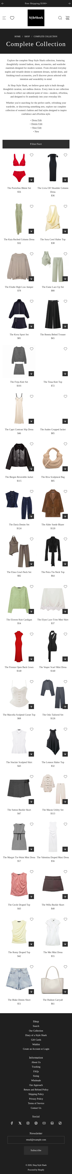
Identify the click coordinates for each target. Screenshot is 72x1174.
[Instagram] (28, 1123)
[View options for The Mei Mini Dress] (65, 944)
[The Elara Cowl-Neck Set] (19, 551)
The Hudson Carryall (53, 1000)
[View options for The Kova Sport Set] (31, 326)
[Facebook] (12, 1123)
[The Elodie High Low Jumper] (19, 266)
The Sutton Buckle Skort (19, 810)
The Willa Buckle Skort (53, 905)
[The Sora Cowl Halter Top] (52, 218)
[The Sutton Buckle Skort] (19, 789)
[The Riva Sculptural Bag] (52, 456)
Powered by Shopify (36, 1170)
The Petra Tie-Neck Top (52, 572)
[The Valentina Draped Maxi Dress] (52, 836)
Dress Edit (37, 120)
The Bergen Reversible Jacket (19, 477)
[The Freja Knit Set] (19, 361)
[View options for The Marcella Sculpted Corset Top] (31, 706)
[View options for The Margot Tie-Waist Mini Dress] (31, 849)
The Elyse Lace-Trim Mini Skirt (52, 619)
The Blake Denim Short (19, 1000)
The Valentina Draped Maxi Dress (53, 857)
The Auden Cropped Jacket (53, 429)
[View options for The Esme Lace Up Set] (65, 278)
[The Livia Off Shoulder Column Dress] (52, 167)
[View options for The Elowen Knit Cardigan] (31, 611)
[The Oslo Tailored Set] (52, 694)
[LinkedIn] (52, 1123)
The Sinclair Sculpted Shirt (19, 762)
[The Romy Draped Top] (19, 931)
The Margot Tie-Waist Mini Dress (19, 857)
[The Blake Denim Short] (19, 979)
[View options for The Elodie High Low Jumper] (31, 278)
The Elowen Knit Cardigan (19, 619)
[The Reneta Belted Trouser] (52, 313)
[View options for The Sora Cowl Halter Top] (65, 231)
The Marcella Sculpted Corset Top (19, 715)
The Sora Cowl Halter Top (52, 239)
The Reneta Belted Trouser (53, 334)
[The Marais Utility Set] (52, 789)
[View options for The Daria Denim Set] (31, 516)
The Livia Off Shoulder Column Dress (53, 190)
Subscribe (36, 1150)
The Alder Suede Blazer (53, 524)
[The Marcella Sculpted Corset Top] (19, 694)
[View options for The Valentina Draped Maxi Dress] (65, 849)
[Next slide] (69, 3)
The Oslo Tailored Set (52, 715)
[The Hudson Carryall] (52, 979)
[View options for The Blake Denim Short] (31, 991)
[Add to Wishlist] (32, 155)
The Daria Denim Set (19, 524)
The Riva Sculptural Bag (53, 477)
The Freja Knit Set (19, 382)
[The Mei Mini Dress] (52, 931)
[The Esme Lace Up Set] (52, 266)
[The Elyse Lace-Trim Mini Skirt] (52, 599)
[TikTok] (60, 1123)
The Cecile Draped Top (19, 905)
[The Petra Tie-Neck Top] (52, 551)
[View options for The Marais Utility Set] (65, 801)
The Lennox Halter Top (53, 762)
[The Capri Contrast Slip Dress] (19, 408)
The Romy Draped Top (19, 952)
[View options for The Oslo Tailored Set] (65, 706)
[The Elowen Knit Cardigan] (19, 599)
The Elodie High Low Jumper (19, 287)
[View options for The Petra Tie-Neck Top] (65, 563)
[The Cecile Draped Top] (19, 884)
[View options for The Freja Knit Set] (31, 373)
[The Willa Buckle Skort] (52, 884)
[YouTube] (44, 1123)
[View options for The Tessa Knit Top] (65, 373)
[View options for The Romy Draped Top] (31, 944)
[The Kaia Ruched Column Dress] (19, 218)
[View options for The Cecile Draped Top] (31, 896)
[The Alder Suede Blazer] (52, 504)
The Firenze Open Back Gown (19, 667)
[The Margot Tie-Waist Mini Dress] (19, 836)
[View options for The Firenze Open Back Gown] (31, 658)
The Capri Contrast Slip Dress (19, 429)
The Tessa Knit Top (53, 382)
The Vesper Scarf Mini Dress (52, 667)
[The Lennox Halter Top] (52, 741)
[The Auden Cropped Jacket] (52, 408)
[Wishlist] (12, 18)
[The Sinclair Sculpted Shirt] (19, 741)
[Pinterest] (36, 1123)
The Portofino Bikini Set (19, 188)
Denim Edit (36, 124)
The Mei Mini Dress (52, 952)
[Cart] (67, 18)
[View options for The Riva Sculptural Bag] (65, 468)
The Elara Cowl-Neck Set (19, 572)
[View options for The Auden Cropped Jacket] (65, 421)
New (37, 131)
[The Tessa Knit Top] (52, 361)
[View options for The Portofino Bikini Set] (31, 179)
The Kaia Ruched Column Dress (19, 239)
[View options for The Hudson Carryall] (65, 991)
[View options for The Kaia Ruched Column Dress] (31, 231)
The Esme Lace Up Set (53, 287)
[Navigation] (4, 18)
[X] (20, 1123)
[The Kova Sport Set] (19, 313)
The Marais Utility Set (52, 810)
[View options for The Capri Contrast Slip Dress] (31, 421)
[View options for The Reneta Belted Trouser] (65, 326)
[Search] (60, 18)
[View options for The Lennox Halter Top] (65, 754)
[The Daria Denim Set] (19, 504)
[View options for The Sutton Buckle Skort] (31, 801)
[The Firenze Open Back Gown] (19, 646)
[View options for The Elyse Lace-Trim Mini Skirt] (65, 611)
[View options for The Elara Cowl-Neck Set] (31, 563)
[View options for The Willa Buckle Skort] (65, 896)
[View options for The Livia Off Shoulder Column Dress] (65, 179)
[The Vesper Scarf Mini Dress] (52, 646)
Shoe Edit (37, 128)
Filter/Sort (36, 144)
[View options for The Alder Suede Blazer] (65, 516)
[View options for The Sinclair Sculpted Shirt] (31, 754)
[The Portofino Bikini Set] (19, 167)
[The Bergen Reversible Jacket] (19, 456)
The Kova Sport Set (19, 334)
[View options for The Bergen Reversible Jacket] (31, 468)
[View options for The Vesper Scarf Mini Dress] (65, 658)
